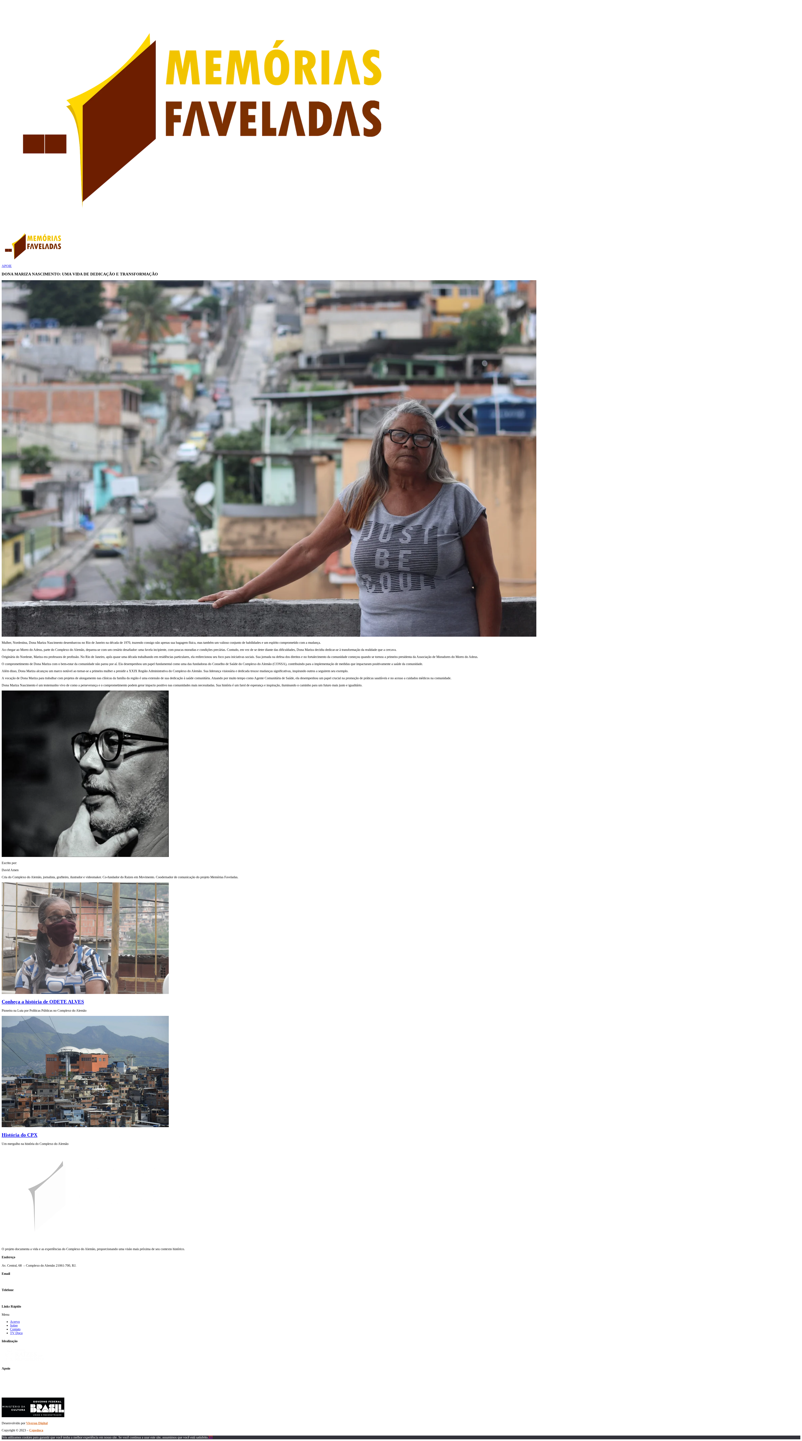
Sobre (14, 1325)
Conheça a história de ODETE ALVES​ (43, 1001)
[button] (401, 1315)
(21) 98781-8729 (13, 1298)
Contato (15, 1329)
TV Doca (16, 1333)
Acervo (15, 1321)
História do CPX (19, 1135)
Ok (210, 1437)
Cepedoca (36, 1430)
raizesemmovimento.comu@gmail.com (27, 1282)
